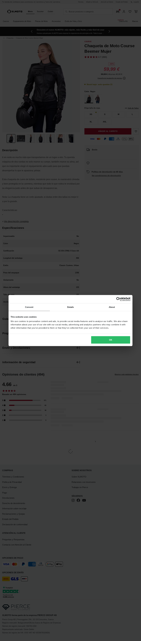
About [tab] (112, 307)
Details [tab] (70, 307)
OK (110, 340)
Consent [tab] (29, 307)
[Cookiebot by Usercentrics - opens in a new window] (118, 299)
